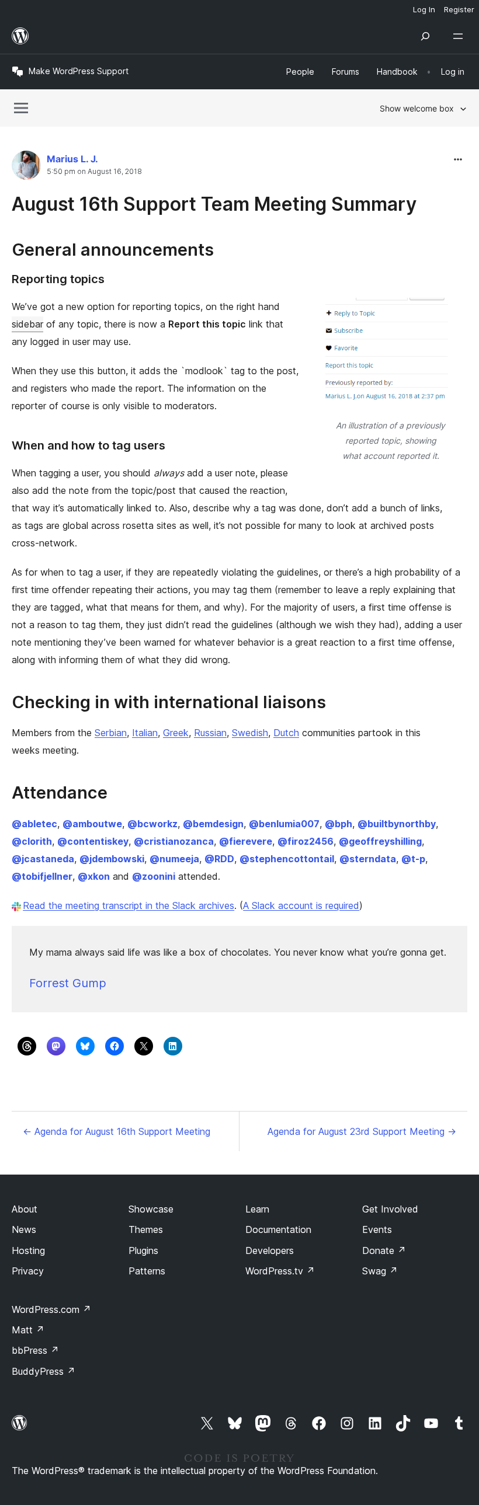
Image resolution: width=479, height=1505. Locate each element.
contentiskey (93, 841)
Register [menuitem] (459, 9)
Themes (146, 1229)
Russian (210, 732)
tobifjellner (42, 876)
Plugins (143, 1250)
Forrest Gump (67, 983)
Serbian (111, 732)
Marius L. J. (72, 159)
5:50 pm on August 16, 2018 (94, 172)
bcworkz (152, 824)
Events (377, 1229)
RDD (219, 859)
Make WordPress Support (79, 71)
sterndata (367, 859)
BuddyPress (43, 1371)
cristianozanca (174, 841)
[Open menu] (460, 36)
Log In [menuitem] (424, 9)
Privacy (28, 1271)
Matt (28, 1330)
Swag (380, 1271)
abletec (34, 824)
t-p (413, 859)
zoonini (153, 876)
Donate (384, 1250)
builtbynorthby (396, 824)
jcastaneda (43, 859)
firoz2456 (305, 841)
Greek (176, 732)
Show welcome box (417, 108)
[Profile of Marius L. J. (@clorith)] (26, 168)
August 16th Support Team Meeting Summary (214, 204)
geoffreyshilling (380, 841)
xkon (94, 876)
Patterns (147, 1271)
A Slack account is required (301, 905)
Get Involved (390, 1209)
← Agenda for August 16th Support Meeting (116, 1131)
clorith (32, 841)
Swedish (250, 732)
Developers (269, 1250)
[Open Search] (425, 36)
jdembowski (111, 859)
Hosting (28, 1250)
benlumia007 (284, 824)
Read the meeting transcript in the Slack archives (128, 905)
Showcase (151, 1209)
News (24, 1229)
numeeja (174, 859)
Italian (145, 732)
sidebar (27, 324)
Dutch (286, 732)
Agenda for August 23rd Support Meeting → (362, 1131)
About (24, 1209)
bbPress (35, 1350)
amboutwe (92, 824)
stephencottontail (286, 859)
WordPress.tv (280, 1271)
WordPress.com (51, 1309)
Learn (257, 1209)
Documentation (278, 1229)
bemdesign (213, 824)
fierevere (245, 841)
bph (338, 824)
